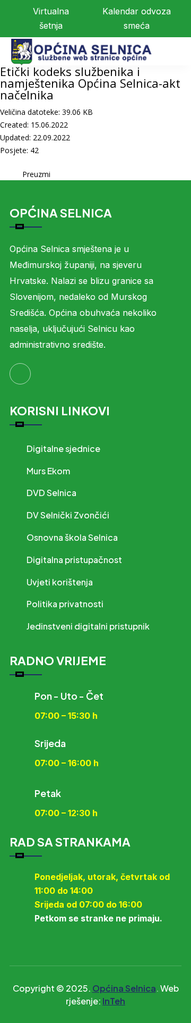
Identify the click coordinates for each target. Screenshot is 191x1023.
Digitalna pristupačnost (74, 559)
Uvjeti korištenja (60, 582)
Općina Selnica (124, 988)
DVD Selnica (51, 492)
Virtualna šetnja (51, 18)
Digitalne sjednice (63, 448)
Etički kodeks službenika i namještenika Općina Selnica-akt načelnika (90, 83)
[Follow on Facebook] (20, 373)
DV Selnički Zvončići (68, 515)
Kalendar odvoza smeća (136, 18)
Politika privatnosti (65, 603)
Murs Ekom (48, 470)
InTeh (113, 1001)
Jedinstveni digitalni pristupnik (88, 626)
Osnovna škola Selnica (72, 537)
